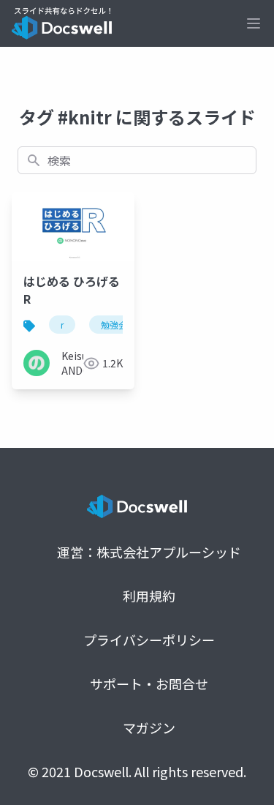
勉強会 (114, 324)
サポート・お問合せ (149, 683)
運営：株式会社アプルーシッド (149, 551)
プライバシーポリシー (149, 639)
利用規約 (149, 595)
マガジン (149, 727)
